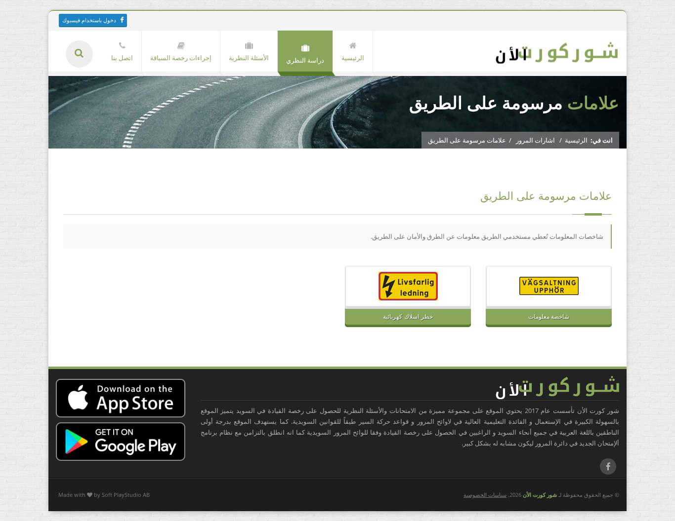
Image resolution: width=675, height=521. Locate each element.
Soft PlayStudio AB (126, 494)
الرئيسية (576, 140)
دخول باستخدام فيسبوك (89, 20)
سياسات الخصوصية (485, 494)
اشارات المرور (535, 140)
